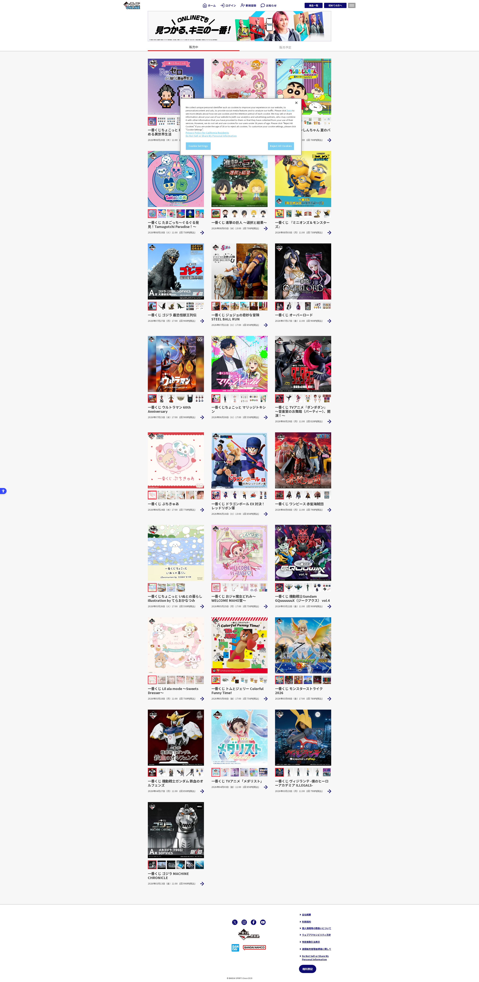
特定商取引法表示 (311, 941)
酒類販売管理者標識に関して (316, 948)
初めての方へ (335, 5)
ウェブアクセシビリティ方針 (316, 934)
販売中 (193, 47)
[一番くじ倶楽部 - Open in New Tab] (248, 934)
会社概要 (306, 914)
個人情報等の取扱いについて (316, 928)
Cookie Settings (198, 145)
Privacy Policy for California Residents (207, 132)
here (289, 110)
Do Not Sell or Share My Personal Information (315, 957)
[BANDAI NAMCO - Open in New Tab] (254, 947)
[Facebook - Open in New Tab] (253, 922)
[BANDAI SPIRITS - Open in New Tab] (235, 948)
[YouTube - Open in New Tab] (263, 922)
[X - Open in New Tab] (235, 922)
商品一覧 (313, 5)
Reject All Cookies (281, 145)
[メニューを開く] (352, 5)
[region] (241, 127)
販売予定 (285, 47)
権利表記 (307, 969)
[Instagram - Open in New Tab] (244, 922)
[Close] (296, 103)
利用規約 (306, 921)
